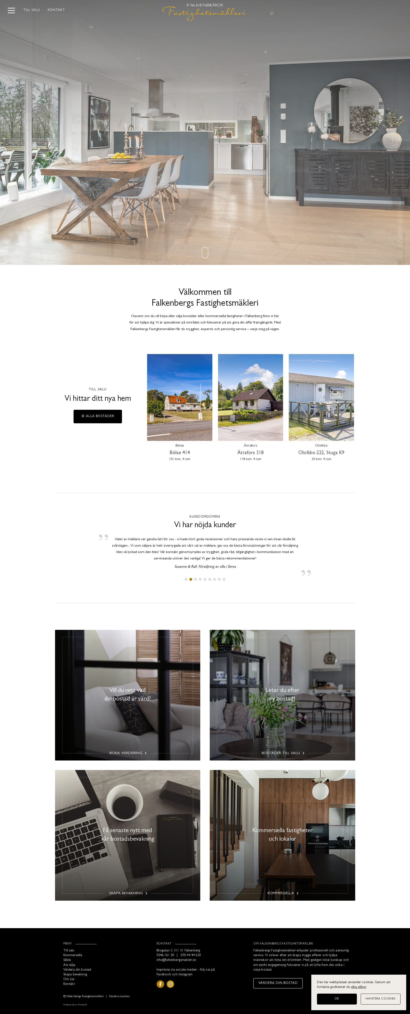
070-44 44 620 (191, 955)
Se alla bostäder (97, 416)
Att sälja (69, 965)
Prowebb (82, 1005)
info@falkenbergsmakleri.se (176, 960)
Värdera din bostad (77, 970)
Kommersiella (72, 955)
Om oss (69, 979)
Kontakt (56, 10)
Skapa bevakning (75, 975)
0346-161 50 (165, 955)
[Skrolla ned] (205, 254)
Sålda (67, 960)
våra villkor (358, 987)
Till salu (31, 10)
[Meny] (11, 10)
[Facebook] (160, 984)
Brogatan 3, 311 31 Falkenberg (178, 951)
